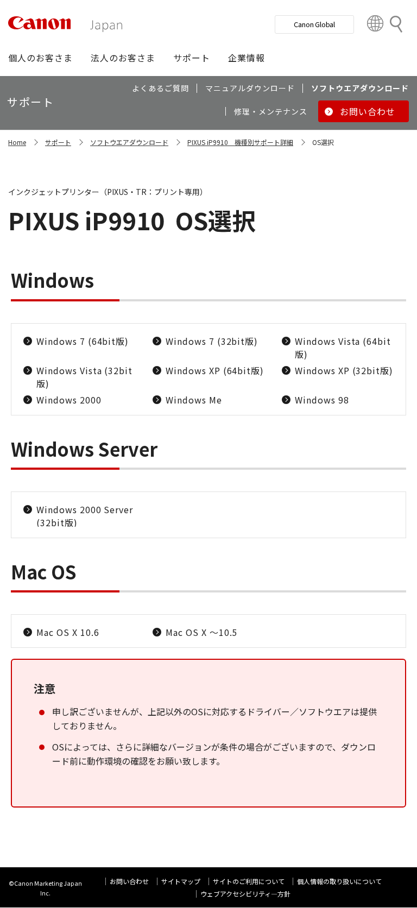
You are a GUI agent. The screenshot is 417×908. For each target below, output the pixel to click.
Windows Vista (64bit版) (343, 348)
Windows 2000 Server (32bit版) (84, 516)
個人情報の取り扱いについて (339, 881)
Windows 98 (322, 399)
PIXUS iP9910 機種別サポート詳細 (240, 142)
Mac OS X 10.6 (67, 632)
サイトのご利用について (249, 881)
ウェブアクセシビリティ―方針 (245, 893)
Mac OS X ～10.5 (201, 632)
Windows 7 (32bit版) (212, 341)
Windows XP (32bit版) (344, 370)
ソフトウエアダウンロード (129, 142)
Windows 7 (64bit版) (82, 341)
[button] (40, 58)
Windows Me (194, 399)
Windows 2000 (69, 399)
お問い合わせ (129, 881)
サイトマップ (180, 881)
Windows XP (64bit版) (215, 370)
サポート (58, 142)
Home (17, 142)
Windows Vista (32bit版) (84, 377)
